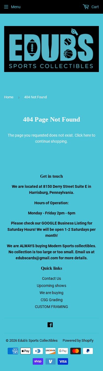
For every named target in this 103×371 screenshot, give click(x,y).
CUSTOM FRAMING (51, 306)
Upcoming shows (51, 285)
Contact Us (51, 278)
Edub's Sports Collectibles (38, 340)
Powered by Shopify (78, 340)
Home (8, 97)
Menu (16, 7)
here (87, 135)
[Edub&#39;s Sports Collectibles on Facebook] (50, 325)
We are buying (51, 293)
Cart (95, 7)
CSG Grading (52, 300)
